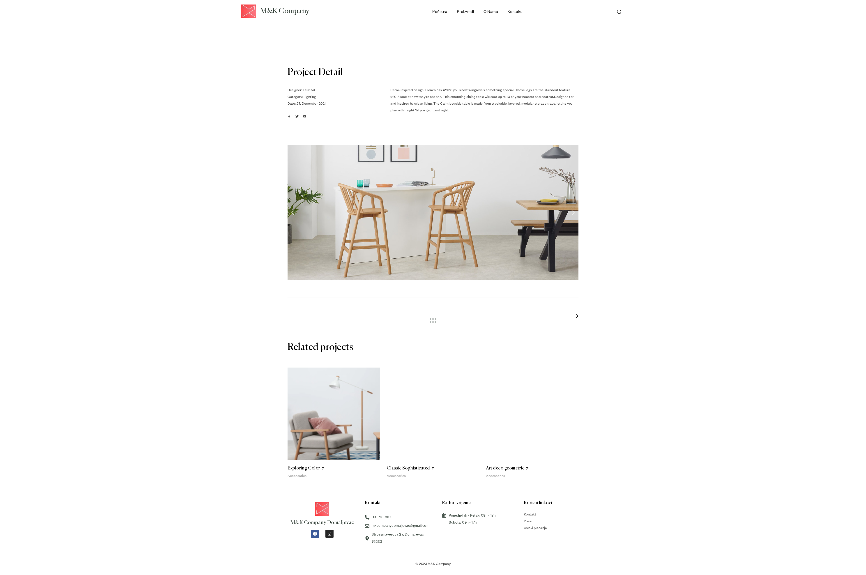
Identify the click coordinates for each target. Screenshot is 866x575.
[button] (292, 212)
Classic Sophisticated (408, 468)
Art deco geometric (505, 468)
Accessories (297, 476)
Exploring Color (304, 468)
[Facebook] (315, 534)
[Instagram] (329, 534)
